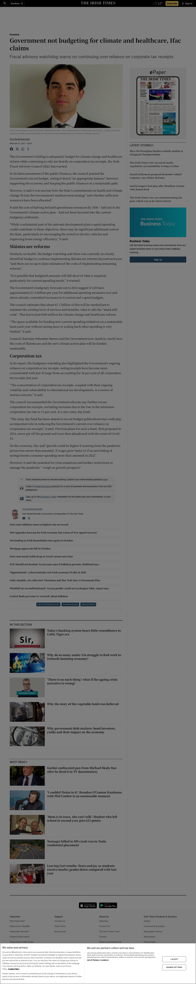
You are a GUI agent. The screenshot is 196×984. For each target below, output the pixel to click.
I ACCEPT (174, 959)
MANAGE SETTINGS (174, 967)
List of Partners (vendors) (98, 960)
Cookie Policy (13, 969)
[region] (98, 963)
